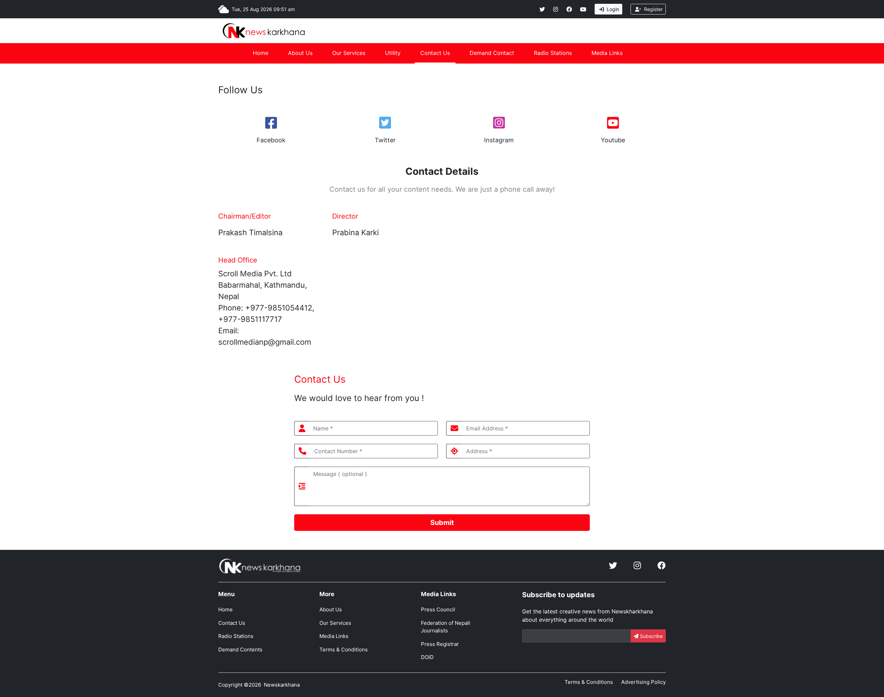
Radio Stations (553, 52)
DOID (427, 657)
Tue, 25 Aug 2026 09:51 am (263, 9)
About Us (300, 52)
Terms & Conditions (343, 649)
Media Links (607, 52)
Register (653, 9)
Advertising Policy (643, 682)
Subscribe (650, 636)
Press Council (438, 609)
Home (260, 52)
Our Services (348, 52)
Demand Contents (240, 649)
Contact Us (435, 52)
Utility (393, 52)
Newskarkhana (282, 684)
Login (612, 9)
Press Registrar (440, 644)
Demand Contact (492, 52)
